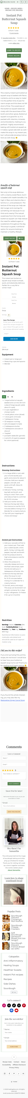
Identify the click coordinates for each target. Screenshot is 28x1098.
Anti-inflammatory (13, 960)
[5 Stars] (18, 28)
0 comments (14, 33)
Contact (16, 1062)
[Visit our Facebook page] (9, 1073)
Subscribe (14, 1047)
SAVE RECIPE (14, 339)
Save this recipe (14, 812)
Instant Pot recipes (14, 10)
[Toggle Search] (21, 1)
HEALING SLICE (9, 2)
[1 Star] (9, 28)
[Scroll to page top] (14, 1057)
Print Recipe (14, 56)
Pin (22, 238)
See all (14, 992)
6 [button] (8, 315)
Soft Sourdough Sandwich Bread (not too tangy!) (18, 936)
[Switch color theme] (17, 2)
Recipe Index (16, 8)
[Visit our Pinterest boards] (14, 1073)
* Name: (7, 1029)
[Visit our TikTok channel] (18, 1073)
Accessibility (6, 1065)
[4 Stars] (16, 28)
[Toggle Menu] (25, 1)
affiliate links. (16, 43)
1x (4, 397)
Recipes (8, 979)
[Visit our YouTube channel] (23, 1073)
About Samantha (14, 870)
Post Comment (14, 783)
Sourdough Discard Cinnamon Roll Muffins (17, 918)
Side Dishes (10, 983)
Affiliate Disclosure (19, 1065)
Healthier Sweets (12, 970)
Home (7, 8)
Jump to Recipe (14, 50)
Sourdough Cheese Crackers (16, 927)
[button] (13, 28)
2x (8, 397)
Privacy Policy (14, 1067)
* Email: (5, 803)
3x (12, 397)
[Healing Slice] (1, 2)
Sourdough (9, 988)
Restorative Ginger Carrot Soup (13, 700)
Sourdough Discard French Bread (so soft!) (18, 946)
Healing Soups (11, 965)
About (23, 1062)
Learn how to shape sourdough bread (14, 879)
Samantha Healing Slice (9, 38)
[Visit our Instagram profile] (4, 1073)
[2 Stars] (11, 28)
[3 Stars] (13, 28)
